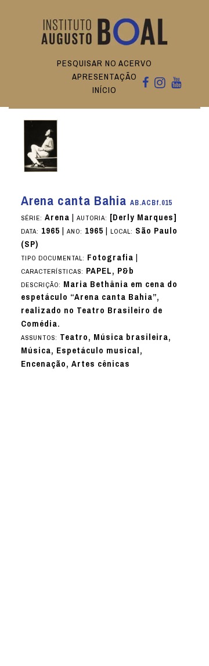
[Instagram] (159, 83)
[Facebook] (145, 83)
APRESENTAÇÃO (104, 77)
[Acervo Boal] (105, 31)
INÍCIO (104, 90)
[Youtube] (176, 83)
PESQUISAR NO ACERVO (104, 63)
